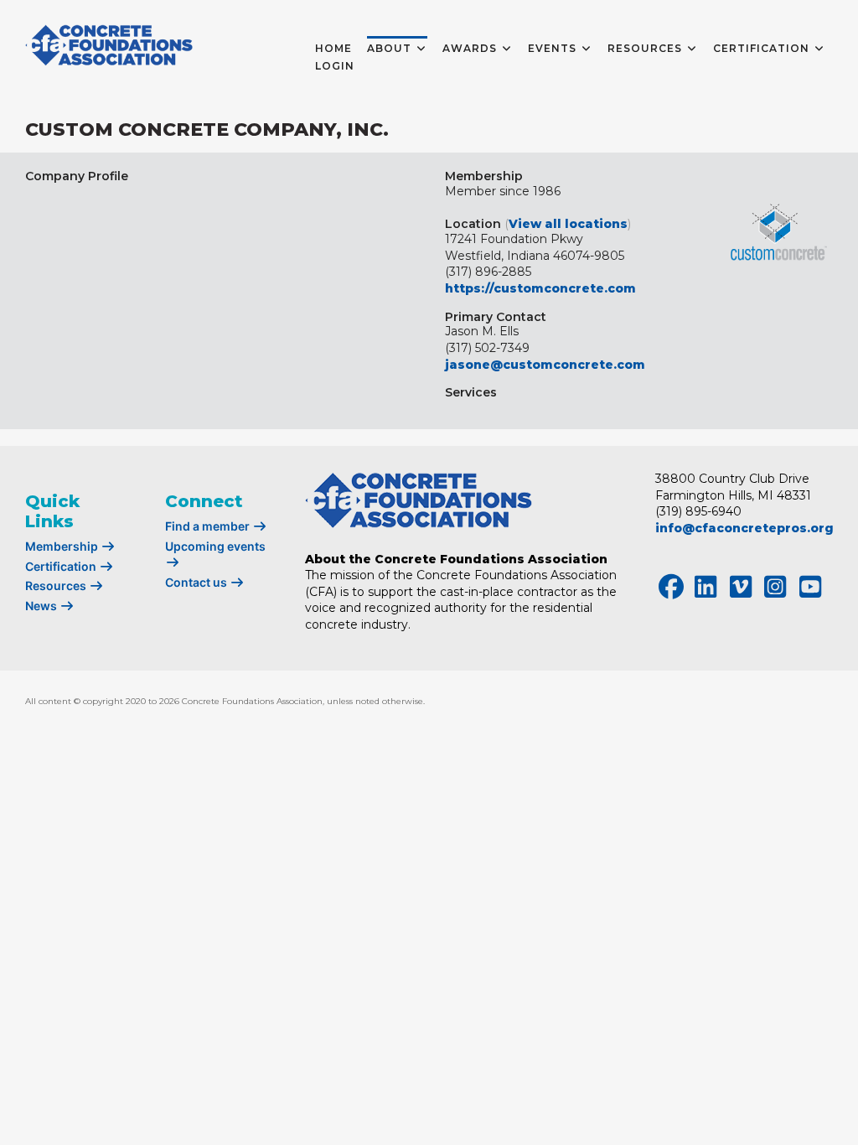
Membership (63, 546)
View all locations (568, 223)
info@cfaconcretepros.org (744, 528)
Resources (57, 585)
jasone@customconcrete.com (545, 364)
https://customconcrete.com (540, 288)
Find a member (208, 526)
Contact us (197, 582)
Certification (62, 566)
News (42, 605)
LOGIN (334, 66)
